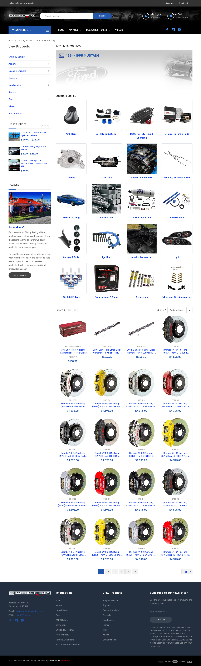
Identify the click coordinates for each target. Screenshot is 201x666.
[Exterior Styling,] (71, 198)
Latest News (62, 610)
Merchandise (15, 85)
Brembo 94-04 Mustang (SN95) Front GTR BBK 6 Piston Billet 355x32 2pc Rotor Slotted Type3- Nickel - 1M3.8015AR (72, 405)
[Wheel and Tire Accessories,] (177, 278)
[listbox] (179, 310)
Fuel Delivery (177, 217)
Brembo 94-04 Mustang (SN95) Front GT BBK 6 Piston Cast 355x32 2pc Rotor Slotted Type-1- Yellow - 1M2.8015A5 (175, 455)
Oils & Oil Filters (71, 297)
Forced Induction (142, 217)
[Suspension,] (141, 278)
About (59, 600)
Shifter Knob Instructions (68, 644)
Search (102, 16)
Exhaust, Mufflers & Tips (177, 177)
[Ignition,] (106, 238)
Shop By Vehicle (17, 56)
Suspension (142, 297)
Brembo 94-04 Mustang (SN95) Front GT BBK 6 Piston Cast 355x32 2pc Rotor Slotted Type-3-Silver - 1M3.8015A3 (141, 405)
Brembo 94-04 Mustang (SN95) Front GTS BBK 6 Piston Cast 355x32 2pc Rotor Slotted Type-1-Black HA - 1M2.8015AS (107, 455)
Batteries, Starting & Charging (141, 136)
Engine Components (141, 177)
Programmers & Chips (106, 297)
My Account (168, 3)
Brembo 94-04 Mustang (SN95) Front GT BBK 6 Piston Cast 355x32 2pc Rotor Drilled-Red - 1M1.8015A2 (175, 554)
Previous (43, 125)
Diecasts (13, 78)
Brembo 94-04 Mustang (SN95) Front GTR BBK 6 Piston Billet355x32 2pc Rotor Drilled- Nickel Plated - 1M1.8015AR (73, 554)
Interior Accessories (142, 257)
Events (59, 615)
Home (61, 30)
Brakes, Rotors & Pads (177, 134)
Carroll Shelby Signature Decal (33, 148)
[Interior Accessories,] (141, 238)
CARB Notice (62, 620)
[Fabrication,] (106, 198)
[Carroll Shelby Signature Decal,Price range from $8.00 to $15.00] (14, 151)
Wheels (12, 106)
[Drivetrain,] (106, 158)
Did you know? (16, 227)
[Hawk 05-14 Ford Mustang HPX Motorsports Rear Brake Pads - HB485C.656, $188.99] (73, 329)
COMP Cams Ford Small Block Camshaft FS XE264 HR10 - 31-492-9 (107, 351)
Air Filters (71, 134)
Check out (183, 3)
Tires (11, 99)
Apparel (73, 30)
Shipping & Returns (65, 630)
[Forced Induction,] (141, 198)
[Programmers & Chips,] (106, 278)
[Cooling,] (71, 158)
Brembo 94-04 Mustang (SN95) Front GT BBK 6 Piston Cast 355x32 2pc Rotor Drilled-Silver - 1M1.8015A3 (141, 554)
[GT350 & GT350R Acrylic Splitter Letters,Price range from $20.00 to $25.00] (14, 137)
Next (47, 125)
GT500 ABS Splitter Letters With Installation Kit (34, 163)
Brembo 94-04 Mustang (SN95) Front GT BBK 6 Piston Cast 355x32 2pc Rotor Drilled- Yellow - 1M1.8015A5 (107, 554)
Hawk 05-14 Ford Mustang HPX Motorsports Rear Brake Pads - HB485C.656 (73, 351)
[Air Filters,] (71, 115)
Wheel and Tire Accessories (177, 297)
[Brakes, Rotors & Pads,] (177, 115)
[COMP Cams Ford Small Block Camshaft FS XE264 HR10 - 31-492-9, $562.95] (107, 329)
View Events (20, 275)
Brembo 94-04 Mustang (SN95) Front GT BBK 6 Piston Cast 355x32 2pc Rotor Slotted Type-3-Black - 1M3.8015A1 (72, 455)
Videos (119, 30)
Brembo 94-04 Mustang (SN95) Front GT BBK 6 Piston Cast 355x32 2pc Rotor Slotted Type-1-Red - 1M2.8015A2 (107, 504)
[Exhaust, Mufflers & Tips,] (177, 158)
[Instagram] (173, 29)
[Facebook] (167, 29)
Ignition (106, 257)
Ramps (12, 92)
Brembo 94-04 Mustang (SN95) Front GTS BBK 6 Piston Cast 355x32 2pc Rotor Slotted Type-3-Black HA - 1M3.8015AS (175, 351)
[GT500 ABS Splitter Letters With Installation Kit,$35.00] (14, 165)
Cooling (71, 177)
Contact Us (61, 625)
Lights (177, 257)
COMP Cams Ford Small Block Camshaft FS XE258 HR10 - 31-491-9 (141, 351)
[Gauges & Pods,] (71, 238)
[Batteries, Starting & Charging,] (141, 115)
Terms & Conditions (65, 640)
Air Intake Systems (106, 134)
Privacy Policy (62, 635)
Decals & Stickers (96, 30)
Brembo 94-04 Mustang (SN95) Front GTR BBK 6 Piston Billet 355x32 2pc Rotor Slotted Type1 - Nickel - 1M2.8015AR (141, 455)
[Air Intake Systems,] (106, 115)
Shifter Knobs (16, 113)
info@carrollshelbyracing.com (29, 611)
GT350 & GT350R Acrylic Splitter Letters (34, 134)
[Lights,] (177, 238)
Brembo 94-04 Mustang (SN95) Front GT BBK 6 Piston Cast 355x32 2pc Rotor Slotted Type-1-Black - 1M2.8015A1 (141, 504)
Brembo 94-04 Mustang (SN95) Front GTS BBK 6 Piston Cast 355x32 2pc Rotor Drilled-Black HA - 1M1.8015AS (175, 504)
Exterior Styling (71, 217)
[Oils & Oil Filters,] (71, 278)
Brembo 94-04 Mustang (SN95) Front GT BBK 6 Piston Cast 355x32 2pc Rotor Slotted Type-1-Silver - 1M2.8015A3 (72, 504)
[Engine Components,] (141, 158)
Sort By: (161, 310)
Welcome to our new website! (22, 3)
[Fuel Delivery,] (177, 198)
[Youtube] (179, 29)
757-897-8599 (22, 615)
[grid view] (69, 310)
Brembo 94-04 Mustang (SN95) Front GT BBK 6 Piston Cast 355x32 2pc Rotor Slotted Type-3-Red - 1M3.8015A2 (175, 405)
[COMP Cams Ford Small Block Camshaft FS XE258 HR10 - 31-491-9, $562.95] (141, 329)
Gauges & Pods (71, 257)
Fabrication (106, 217)
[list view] (75, 310)
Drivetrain (106, 177)
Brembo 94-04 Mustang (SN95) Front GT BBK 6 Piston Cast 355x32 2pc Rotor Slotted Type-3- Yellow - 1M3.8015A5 (107, 405)
